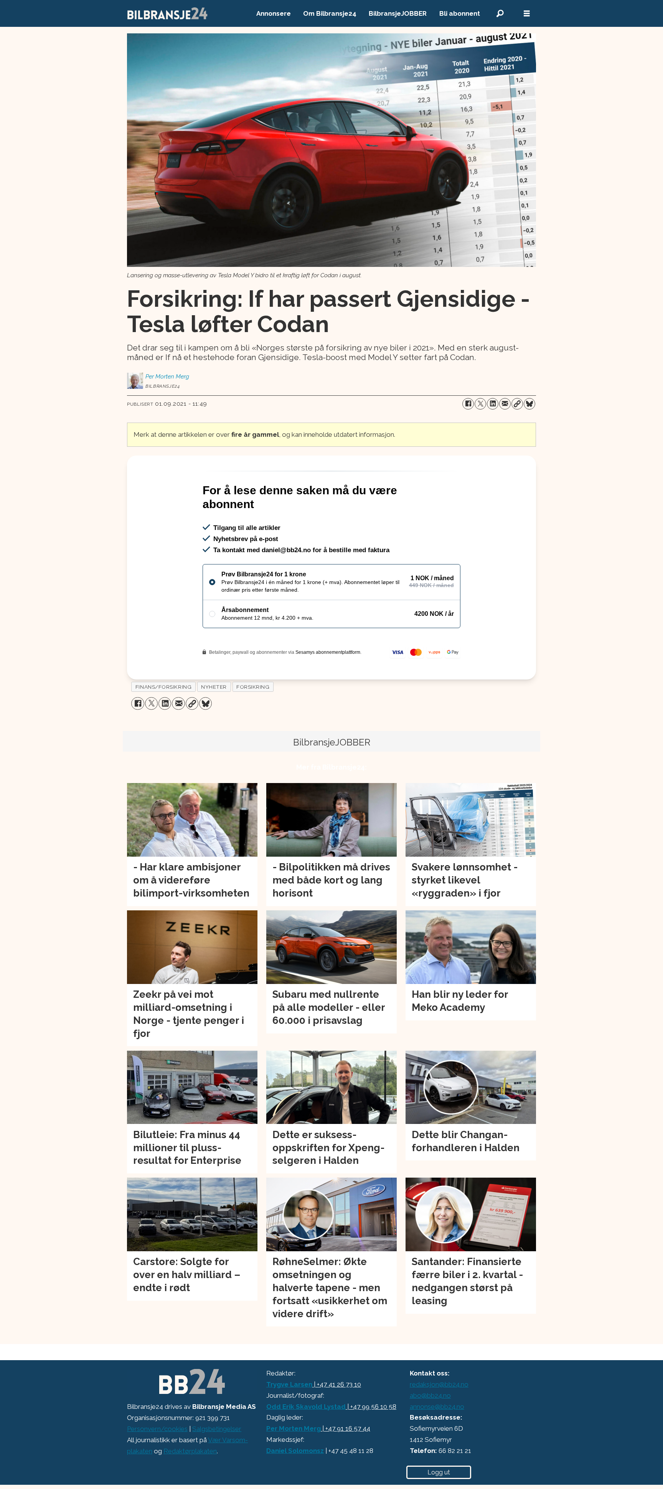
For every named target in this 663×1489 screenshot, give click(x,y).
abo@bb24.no (430, 1395)
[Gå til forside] (167, 13)
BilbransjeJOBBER (398, 13)
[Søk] (500, 13)
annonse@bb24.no (437, 1406)
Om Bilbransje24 (329, 13)
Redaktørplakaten (190, 1451)
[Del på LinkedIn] (492, 404)
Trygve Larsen (289, 1384)
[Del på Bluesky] (529, 404)
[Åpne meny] (526, 14)
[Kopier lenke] (517, 404)
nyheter (214, 687)
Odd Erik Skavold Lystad (306, 1406)
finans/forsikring (163, 687)
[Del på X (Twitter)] (480, 404)
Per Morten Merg (293, 1428)
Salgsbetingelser (216, 1429)
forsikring (252, 687)
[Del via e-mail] (505, 404)
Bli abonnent (459, 13)
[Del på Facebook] (468, 404)
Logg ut (438, 1472)
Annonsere (273, 13)
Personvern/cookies (157, 1429)
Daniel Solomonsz (295, 1450)
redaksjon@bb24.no (439, 1384)
